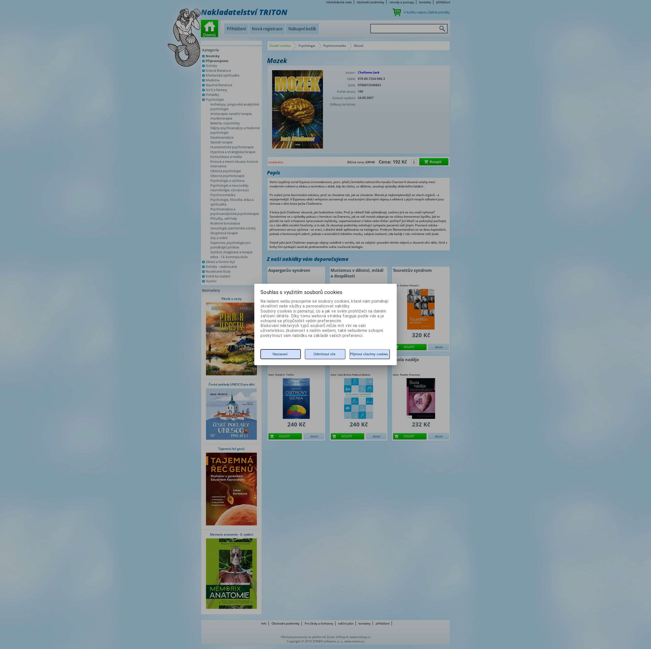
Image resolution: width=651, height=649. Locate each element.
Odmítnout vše (324, 354)
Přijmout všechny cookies (369, 354)
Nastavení (280, 354)
